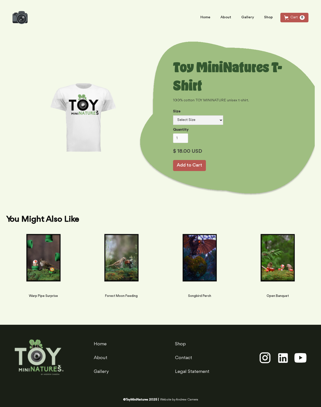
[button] (294, 17)
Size (177, 111)
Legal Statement (192, 371)
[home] (20, 17)
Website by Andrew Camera (179, 399)
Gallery (247, 17)
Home (205, 17)
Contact (183, 357)
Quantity (181, 130)
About (225, 17)
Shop (268, 17)
